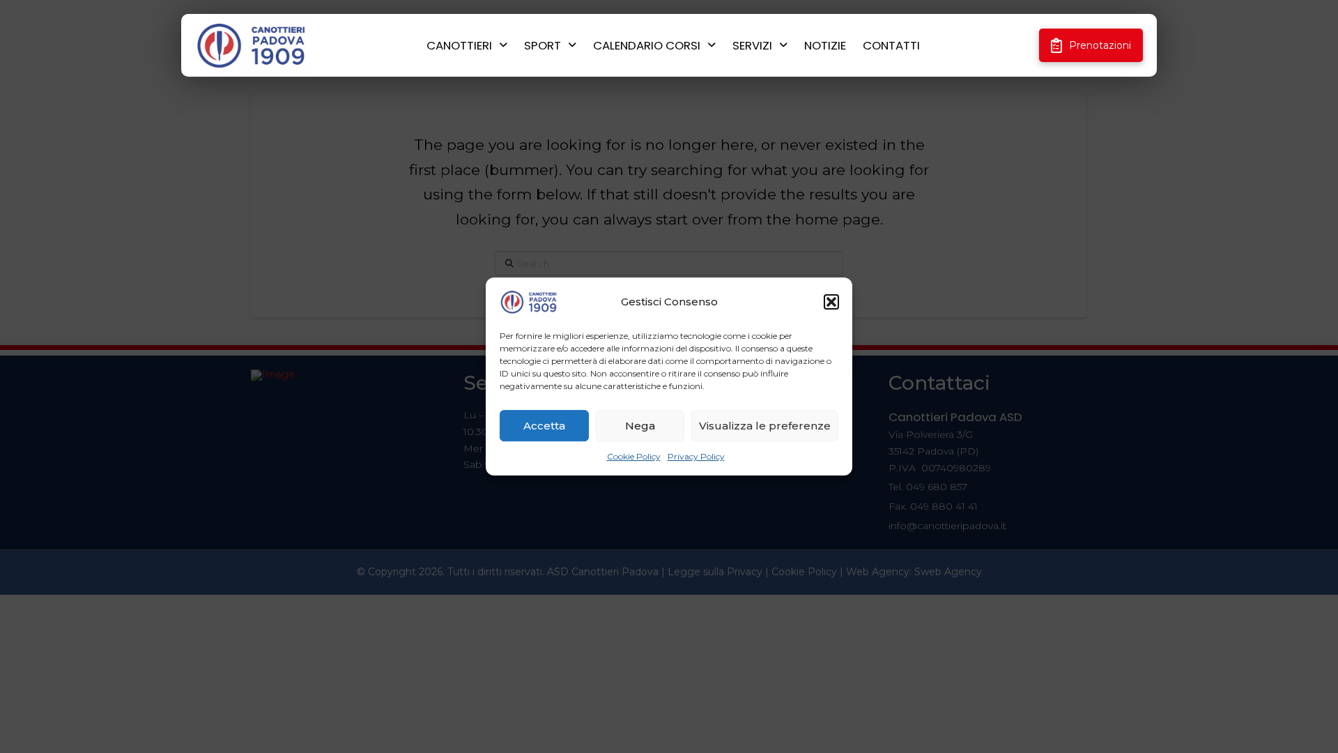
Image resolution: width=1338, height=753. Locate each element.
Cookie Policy (634, 456)
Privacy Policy (696, 456)
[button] (831, 302)
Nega (640, 425)
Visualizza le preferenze (765, 425)
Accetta (544, 425)
